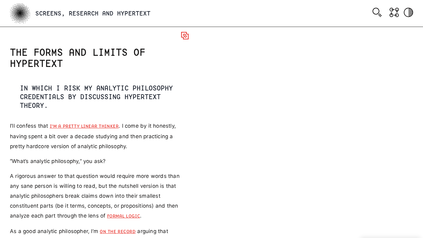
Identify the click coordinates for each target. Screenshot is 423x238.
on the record (118, 232)
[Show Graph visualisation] (394, 12)
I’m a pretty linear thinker (84, 126)
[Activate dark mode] (408, 12)
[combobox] (378, 13)
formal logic (123, 216)
